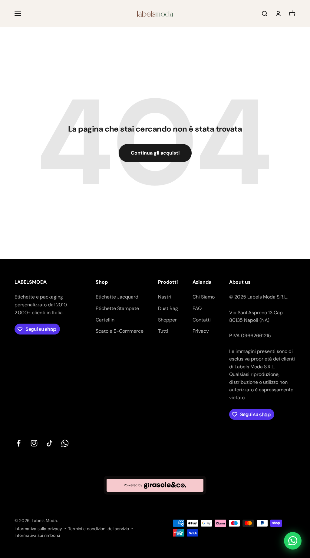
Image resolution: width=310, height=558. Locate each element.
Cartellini (106, 320)
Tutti (163, 331)
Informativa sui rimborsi (37, 535)
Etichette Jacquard (117, 297)
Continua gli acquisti (155, 153)
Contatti (202, 320)
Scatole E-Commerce (119, 331)
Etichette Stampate (117, 308)
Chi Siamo (204, 297)
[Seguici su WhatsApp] (65, 443)
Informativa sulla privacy (38, 528)
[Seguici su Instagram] (34, 443)
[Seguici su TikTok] (49, 443)
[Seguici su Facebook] (19, 443)
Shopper (167, 320)
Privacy (201, 331)
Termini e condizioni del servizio (98, 528)
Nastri (164, 297)
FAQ (197, 308)
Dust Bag (168, 308)
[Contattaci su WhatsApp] (293, 541)
